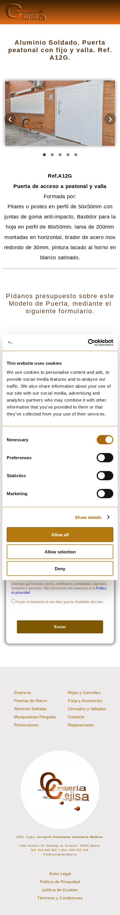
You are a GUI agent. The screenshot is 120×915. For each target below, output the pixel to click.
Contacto (76, 716)
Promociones (26, 725)
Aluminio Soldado (30, 708)
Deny (60, 568)
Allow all (60, 534)
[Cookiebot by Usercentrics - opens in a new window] (87, 343)
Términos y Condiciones (60, 898)
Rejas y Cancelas (84, 692)
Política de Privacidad (60, 881)
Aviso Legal (60, 873)
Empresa (22, 692)
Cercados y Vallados (87, 708)
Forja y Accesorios (85, 700)
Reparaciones (81, 725)
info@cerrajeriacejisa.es (60, 854)
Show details (88, 517)
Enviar (60, 627)
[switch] (105, 457)
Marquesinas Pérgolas (35, 716)
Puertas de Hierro (30, 700)
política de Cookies (60, 889)
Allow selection (60, 551)
